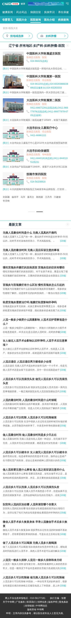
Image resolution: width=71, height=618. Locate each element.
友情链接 (29, 605)
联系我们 (31, 602)
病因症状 (35, 12)
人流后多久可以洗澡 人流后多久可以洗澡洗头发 (31, 486)
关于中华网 (8, 602)
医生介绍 (49, 19)
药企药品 (21, 12)
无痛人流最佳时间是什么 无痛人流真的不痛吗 (30, 232)
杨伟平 (15, 197)
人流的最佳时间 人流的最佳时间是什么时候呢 (30, 399)
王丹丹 (48, 197)
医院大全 (21, 19)
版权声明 (52, 602)
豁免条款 (63, 602)
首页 (5, 28)
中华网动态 (41, 605)
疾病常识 (49, 12)
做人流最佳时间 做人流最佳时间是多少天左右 (30, 434)
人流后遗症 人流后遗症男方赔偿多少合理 (27, 361)
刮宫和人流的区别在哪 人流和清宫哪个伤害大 (30, 504)
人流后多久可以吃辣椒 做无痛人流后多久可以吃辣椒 (34, 577)
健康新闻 (7, 12)
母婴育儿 (7, 19)
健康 (23, 3)
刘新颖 (6, 197)
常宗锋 (6, 201)
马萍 (23, 197)
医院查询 (35, 19)
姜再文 (30, 197)
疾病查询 (63, 19)
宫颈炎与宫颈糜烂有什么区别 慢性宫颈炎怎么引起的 (34, 284)
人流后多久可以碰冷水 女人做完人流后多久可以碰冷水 (35, 452)
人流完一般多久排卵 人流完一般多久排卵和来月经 (32, 559)
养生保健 (63, 12)
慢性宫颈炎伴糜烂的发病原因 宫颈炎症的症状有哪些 (34, 267)
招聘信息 (42, 602)
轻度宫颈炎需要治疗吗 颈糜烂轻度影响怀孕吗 (30, 302)
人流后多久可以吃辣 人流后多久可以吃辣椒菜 (30, 417)
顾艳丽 (39, 197)
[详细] (63, 241)
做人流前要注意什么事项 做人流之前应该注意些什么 (34, 469)
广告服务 (20, 602)
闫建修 (57, 197)
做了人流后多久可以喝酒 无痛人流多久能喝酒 (30, 542)
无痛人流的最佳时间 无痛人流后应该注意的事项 (31, 250)
